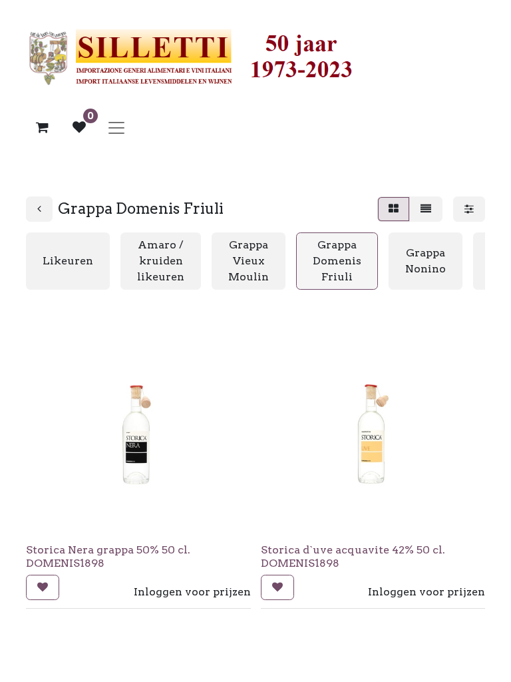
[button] (42, 587)
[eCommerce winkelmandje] (42, 127)
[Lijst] (425, 209)
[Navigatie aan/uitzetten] (116, 127)
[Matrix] (393, 209)
